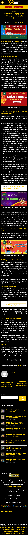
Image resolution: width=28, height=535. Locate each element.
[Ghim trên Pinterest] (18, 360)
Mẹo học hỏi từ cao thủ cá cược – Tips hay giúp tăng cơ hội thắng (15, 423)
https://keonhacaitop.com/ (11, 531)
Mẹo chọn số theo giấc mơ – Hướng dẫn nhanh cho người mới (15, 429)
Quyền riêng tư (8, 517)
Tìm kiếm (3, 394)
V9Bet (3, 479)
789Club (24, 533)
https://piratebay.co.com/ (14, 486)
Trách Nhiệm (11, 518)
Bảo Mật (22, 517)
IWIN (20, 533)
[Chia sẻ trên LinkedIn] (20, 360)
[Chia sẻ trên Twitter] (12, 360)
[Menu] (2, 2)
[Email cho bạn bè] (15, 360)
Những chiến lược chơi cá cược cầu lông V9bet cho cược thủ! (7, 384)
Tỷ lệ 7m (17, 529)
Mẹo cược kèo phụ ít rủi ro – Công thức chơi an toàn (15, 410)
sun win (2, 527)
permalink (15, 366)
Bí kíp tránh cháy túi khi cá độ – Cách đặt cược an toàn (16, 441)
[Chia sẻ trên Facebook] (10, 360)
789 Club (15, 533)
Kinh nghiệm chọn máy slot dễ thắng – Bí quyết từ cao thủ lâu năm (16, 454)
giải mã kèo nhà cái (7, 533)
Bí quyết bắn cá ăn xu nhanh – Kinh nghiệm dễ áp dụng (15, 460)
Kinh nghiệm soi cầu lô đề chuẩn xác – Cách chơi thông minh (16, 416)
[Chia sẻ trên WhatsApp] (7, 360)
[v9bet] (14, 2)
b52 (6, 527)
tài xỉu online (6, 529)
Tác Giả (18, 518)
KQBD (22, 529)
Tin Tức (14, 11)
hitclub (25, 527)
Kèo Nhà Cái (11, 527)
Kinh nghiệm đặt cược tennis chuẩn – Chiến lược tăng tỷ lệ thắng (16, 447)
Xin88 (12, 529)
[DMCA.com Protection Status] (14, 475)
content (22, 22)
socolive (21, 531)
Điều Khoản (16, 517)
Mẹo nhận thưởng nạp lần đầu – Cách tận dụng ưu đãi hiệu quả (16, 435)
